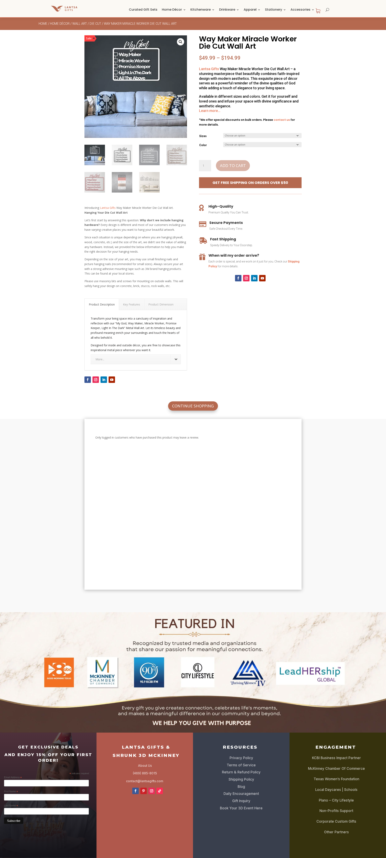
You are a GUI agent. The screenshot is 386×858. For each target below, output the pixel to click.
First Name (11, 791)
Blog (241, 787)
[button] (180, 41)
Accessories (300, 9)
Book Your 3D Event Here (241, 808)
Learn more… (209, 111)
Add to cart (233, 165)
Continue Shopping (193, 406)
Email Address (13, 777)
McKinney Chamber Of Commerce (336, 769)
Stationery (273, 9)
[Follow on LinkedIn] (104, 379)
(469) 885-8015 (145, 773)
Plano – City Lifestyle (336, 800)
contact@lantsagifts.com (144, 781)
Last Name (11, 805)
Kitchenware (200, 9)
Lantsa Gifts (108, 208)
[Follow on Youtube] (112, 379)
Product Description (102, 304)
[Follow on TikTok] (159, 791)
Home (43, 24)
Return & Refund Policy (241, 772)
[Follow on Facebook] (87, 379)
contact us (282, 120)
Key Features (131, 304)
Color (203, 145)
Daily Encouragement (241, 794)
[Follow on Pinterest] (143, 791)
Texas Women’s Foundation (336, 779)
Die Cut (95, 24)
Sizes (203, 136)
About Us (145, 766)
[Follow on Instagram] (95, 379)
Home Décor (172, 9)
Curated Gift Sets (143, 9)
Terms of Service (241, 765)
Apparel (250, 9)
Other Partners (336, 832)
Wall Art (79, 24)
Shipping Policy (241, 779)
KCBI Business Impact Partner (336, 758)
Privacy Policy (241, 758)
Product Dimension (160, 304)
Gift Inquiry (241, 801)
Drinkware (227, 9)
